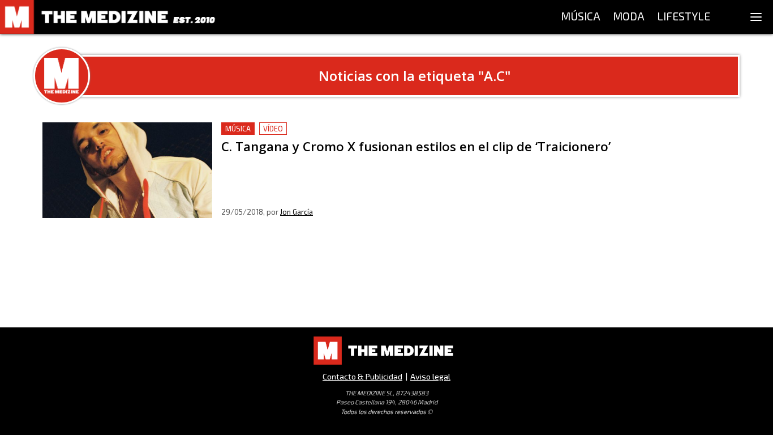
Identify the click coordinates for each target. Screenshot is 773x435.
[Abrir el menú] (756, 17)
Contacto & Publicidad (362, 376)
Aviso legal (430, 376)
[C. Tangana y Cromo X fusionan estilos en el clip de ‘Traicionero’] (127, 170)
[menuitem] (580, 17)
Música (238, 128)
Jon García (296, 211)
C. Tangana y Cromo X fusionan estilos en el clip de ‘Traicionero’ (349, 128)
